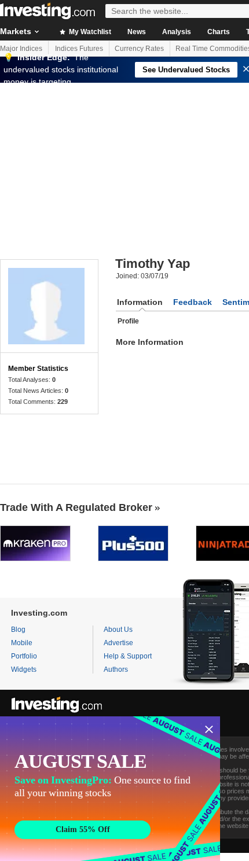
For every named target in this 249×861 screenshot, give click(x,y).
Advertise (118, 643)
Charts (218, 32)
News (136, 32)
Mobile (21, 643)
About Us (118, 629)
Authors (116, 669)
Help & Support (128, 656)
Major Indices (21, 49)
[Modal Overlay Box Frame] (110, 788)
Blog (18, 629)
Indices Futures (79, 49)
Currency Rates (139, 49)
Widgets (23, 669)
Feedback (192, 302)
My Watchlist (89, 32)
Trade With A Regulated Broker (76, 507)
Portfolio (24, 656)
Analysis (176, 32)
